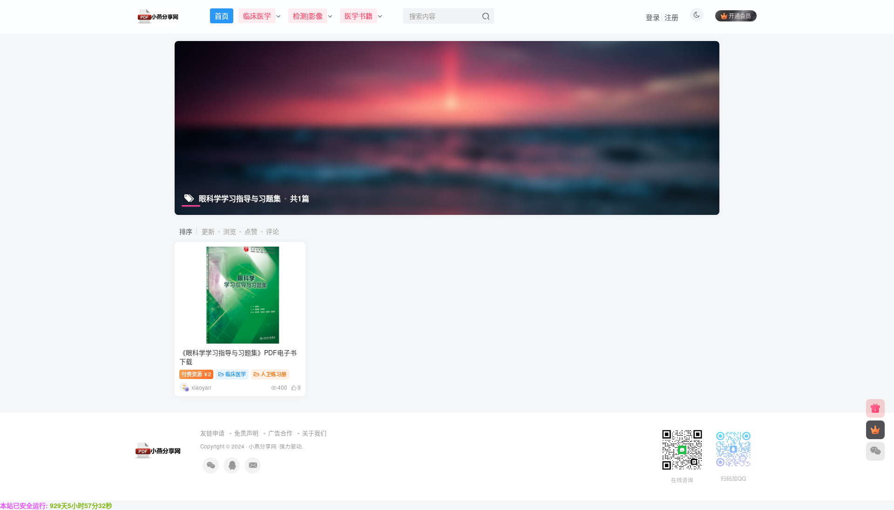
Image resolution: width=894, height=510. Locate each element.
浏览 (229, 231)
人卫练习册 (273, 374)
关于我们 (314, 432)
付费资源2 (196, 374)
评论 (272, 231)
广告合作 (280, 432)
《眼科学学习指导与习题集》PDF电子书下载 (238, 357)
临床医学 (235, 374)
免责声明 (246, 432)
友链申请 (212, 432)
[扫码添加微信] (875, 451)
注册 (671, 17)
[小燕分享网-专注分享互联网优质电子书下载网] (158, 449)
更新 (208, 231)
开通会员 (740, 16)
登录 (653, 17)
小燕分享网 (263, 446)
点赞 (250, 231)
